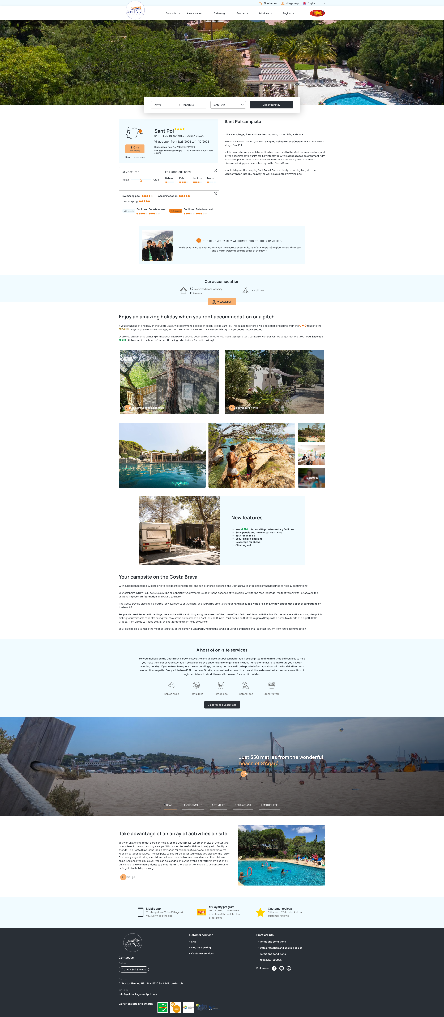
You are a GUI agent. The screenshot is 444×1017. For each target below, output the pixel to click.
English (312, 3)
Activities (264, 13)
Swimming (219, 13)
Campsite (171, 13)
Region (287, 13)
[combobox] (228, 104)
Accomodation (194, 13)
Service (241, 13)
